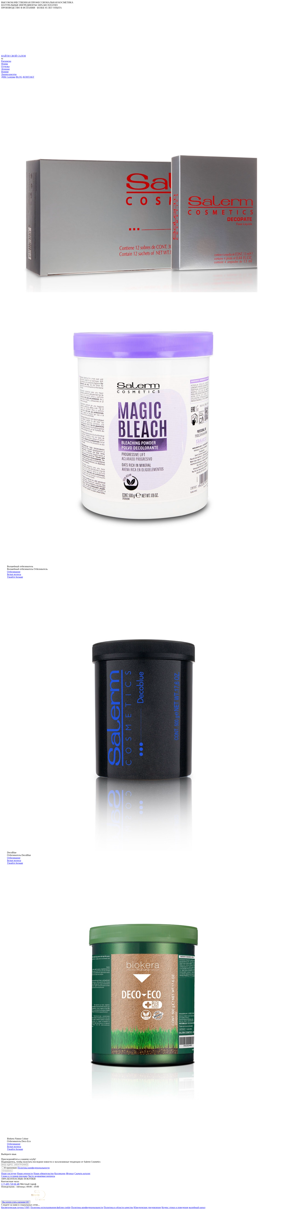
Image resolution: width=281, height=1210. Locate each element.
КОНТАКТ (28, 77)
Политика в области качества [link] (118, 1207)
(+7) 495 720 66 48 (10, 1184)
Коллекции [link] (59, 1173)
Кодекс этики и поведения (175, 1207)
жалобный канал (197, 1207)
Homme (5, 71)
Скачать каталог (82, 1173)
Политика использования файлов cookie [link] (50, 1207)
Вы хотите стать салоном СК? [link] (15, 1202)
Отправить (7, 1171)
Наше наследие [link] (8, 1173)
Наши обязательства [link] (44, 1173)
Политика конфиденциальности (34, 1168)
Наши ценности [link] (25, 1173)
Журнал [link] (70, 1173)
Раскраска (6, 61)
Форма (4, 64)
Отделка (5, 66)
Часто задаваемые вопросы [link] (41, 1176)
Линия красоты (9, 74)
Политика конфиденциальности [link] (87, 1207)
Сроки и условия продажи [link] (14, 1176)
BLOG (19, 77)
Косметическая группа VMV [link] (15, 1207)
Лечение (5, 69)
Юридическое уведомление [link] (147, 1207)
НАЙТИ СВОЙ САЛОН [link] (13, 56)
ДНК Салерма (8, 77)
